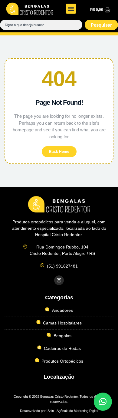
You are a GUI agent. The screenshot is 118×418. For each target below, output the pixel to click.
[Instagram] (59, 280)
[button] (71, 9)
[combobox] (41, 25)
